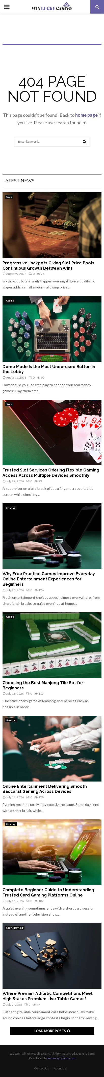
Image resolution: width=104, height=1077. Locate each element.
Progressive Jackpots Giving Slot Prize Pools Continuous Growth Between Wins (48, 266)
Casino (10, 300)
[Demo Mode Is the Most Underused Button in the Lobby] (52, 329)
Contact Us (41, 1068)
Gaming (10, 507)
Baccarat (11, 720)
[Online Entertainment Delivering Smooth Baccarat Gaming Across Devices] (52, 748)
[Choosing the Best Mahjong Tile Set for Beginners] (52, 645)
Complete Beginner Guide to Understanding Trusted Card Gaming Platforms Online (48, 892)
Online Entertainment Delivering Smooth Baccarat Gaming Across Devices (45, 789)
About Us (60, 1068)
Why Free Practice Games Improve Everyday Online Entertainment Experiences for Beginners (49, 579)
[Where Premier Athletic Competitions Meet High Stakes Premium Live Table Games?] (52, 956)
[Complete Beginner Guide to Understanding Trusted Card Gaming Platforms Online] (52, 852)
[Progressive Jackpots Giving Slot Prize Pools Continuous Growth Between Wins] (52, 225)
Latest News (19, 180)
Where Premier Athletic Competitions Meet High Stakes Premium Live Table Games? (48, 996)
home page (86, 115)
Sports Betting (14, 927)
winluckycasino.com (61, 1058)
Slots (9, 196)
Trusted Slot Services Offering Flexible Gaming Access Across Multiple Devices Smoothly (51, 473)
